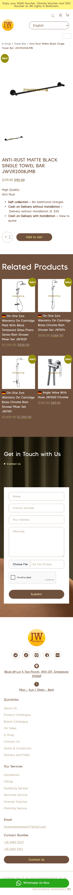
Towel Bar (20, 43)
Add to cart (34, 237)
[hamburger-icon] (66, 36)
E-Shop (6, 43)
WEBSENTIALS (59, 889)
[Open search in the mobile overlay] (53, 15)
